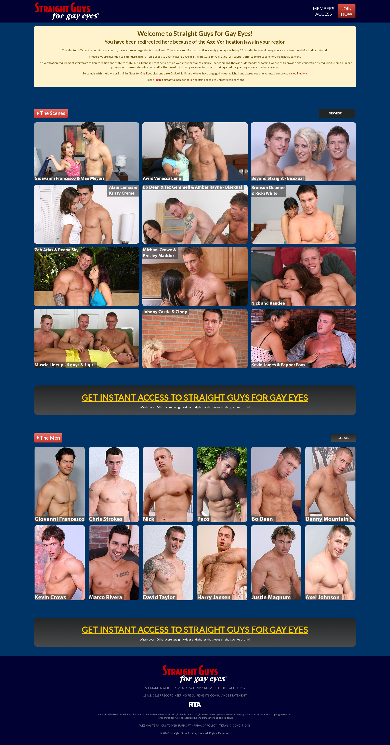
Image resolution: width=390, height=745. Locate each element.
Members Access (323, 11)
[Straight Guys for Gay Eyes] (67, 11)
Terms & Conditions (235, 725)
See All (343, 437)
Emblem (302, 73)
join (192, 79)
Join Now (346, 11)
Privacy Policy (205, 725)
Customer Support (176, 725)
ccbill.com (195, 717)
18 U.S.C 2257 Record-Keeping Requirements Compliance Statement (195, 695)
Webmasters (149, 725)
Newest (335, 113)
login (158, 79)
